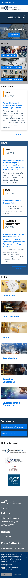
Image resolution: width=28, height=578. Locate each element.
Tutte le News (19, 134)
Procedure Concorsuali (9, 380)
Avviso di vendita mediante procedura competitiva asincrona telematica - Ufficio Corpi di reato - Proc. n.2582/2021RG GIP (13, 165)
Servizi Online (10, 358)
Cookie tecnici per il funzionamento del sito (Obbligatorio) (12, 568)
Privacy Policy (17, 574)
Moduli (6, 337)
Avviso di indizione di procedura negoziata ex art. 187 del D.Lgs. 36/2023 (13, 105)
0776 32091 (6, 536)
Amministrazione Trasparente (13, 427)
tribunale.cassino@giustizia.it (12, 547)
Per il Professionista (11, 67)
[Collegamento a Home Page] (14, 8)
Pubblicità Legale (8, 433)
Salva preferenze (7, 574)
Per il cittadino (9, 55)
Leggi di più (14, 34)
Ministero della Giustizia (8, 2)
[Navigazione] (4, 17)
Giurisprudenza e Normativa (11, 404)
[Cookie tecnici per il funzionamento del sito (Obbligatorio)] (3, 568)
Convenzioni (9, 295)
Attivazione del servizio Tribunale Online (12, 201)
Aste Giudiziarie (11, 316)
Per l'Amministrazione (12, 80)
